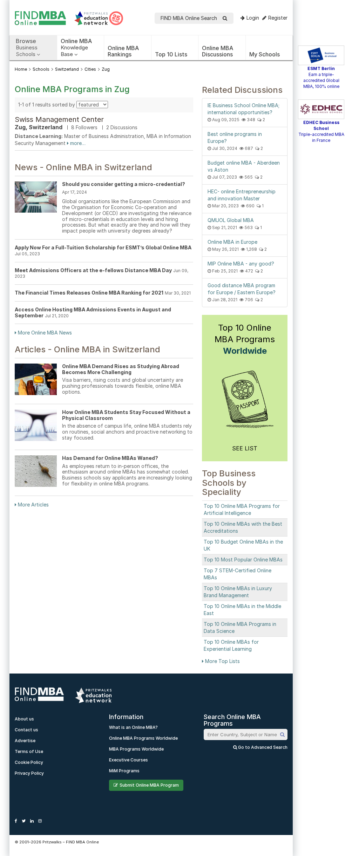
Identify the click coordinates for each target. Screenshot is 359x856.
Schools (41, 69)
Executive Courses (128, 759)
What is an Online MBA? (133, 727)
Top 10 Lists (171, 54)
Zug (106, 69)
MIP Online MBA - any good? (241, 264)
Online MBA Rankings (123, 51)
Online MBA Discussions (217, 51)
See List (244, 448)
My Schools (264, 54)
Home (21, 69)
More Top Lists (222, 661)
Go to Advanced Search (262, 747)
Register (277, 18)
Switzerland (67, 69)
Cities (90, 69)
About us (24, 719)
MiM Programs (124, 770)
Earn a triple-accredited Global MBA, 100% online (321, 80)
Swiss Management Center (59, 119)
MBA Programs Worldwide (136, 749)
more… (77, 143)
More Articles (32, 505)
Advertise (25, 740)
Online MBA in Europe (232, 242)
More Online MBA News (44, 333)
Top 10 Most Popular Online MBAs (243, 559)
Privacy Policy (29, 773)
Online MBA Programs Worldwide (143, 738)
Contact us (26, 729)
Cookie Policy (29, 762)
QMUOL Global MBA (231, 220)
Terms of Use (29, 751)
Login (252, 18)
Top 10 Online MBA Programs (245, 339)
